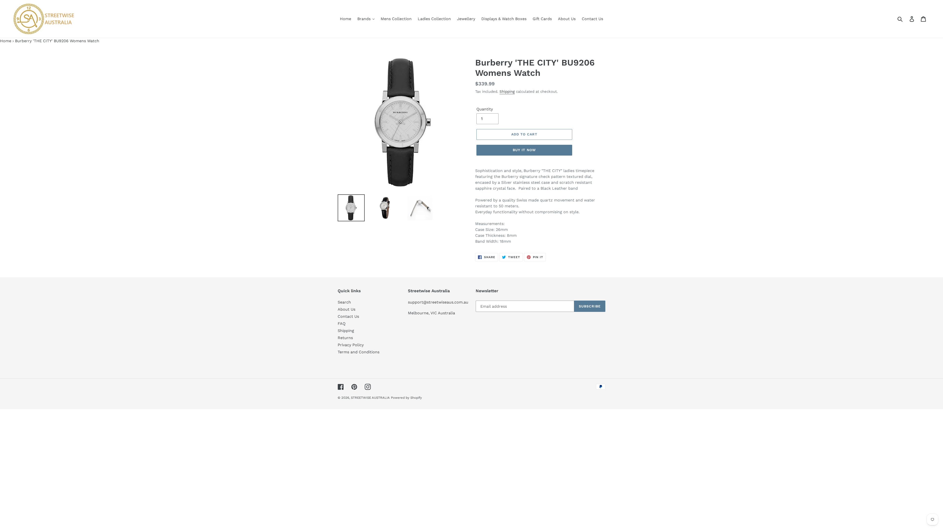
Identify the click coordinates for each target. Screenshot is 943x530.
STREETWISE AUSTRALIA (370, 397)
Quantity (484, 109)
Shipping (507, 91)
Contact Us (348, 316)
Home (5, 41)
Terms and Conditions (358, 352)
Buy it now (524, 150)
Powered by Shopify (406, 397)
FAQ (342, 323)
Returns (345, 337)
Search (344, 302)
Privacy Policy (351, 345)
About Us (346, 309)
